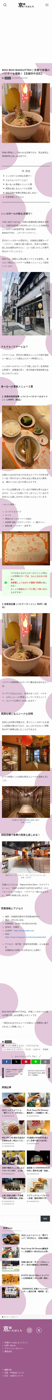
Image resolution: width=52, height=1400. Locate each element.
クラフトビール (32, 1046)
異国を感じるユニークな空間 (19, 188)
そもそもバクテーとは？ (17, 180)
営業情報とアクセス (15, 197)
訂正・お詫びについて (13, 1376)
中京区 (45, 1049)
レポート (36, 1049)
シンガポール (8, 1049)
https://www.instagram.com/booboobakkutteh (25, 937)
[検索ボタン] (5, 5)
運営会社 (8, 1351)
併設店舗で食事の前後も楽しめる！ (22, 193)
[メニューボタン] (47, 5)
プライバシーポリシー (13, 1348)
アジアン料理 (11, 1046)
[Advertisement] (26, 37)
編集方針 (8, 1370)
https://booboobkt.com (24, 930)
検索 (45, 1219)
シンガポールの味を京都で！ (19, 176)
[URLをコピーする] (45, 1061)
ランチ (28, 1049)
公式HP (28, 822)
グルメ (7, 78)
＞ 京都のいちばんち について (15, 1342)
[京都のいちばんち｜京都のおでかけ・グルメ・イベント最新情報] (26, 5)
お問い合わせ (10, 1345)
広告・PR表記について (14, 1373)
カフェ (21, 1046)
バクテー (19, 1049)
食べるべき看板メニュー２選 (19, 184)
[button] (6, 1061)
